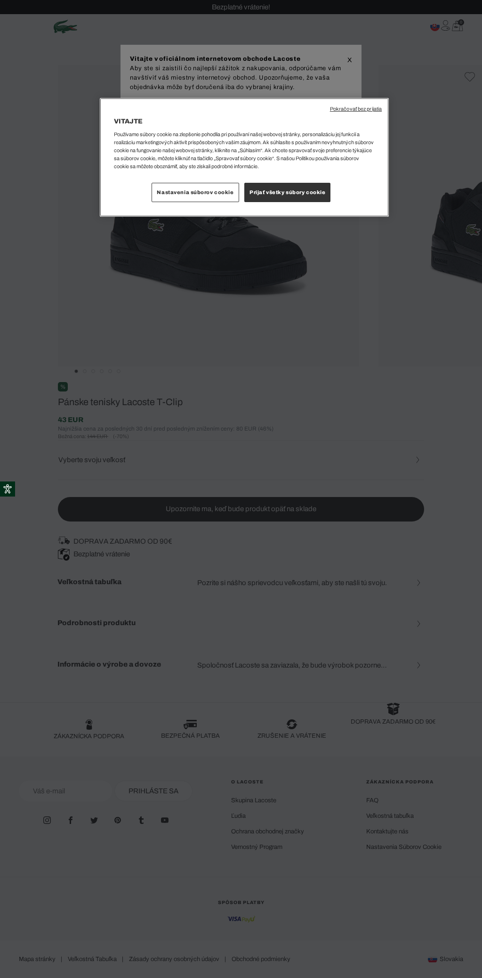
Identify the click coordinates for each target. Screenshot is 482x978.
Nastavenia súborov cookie (195, 192)
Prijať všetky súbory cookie (287, 192)
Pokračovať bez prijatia (356, 109)
